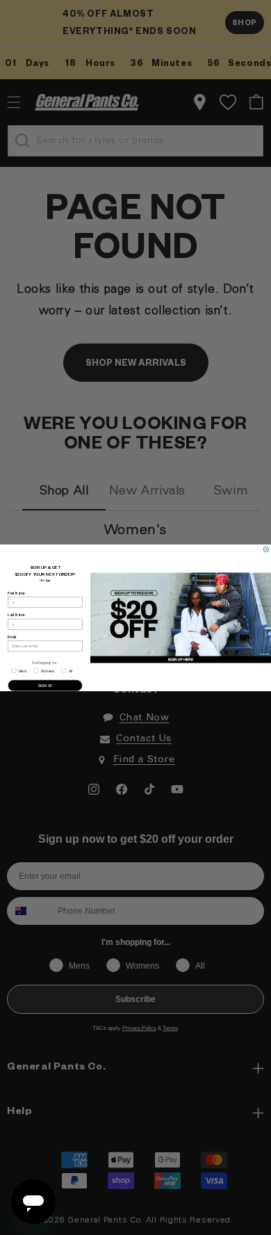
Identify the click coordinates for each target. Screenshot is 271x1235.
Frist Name (16, 593)
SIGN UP (45, 685)
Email (12, 637)
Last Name (16, 615)
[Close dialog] (266, 549)
